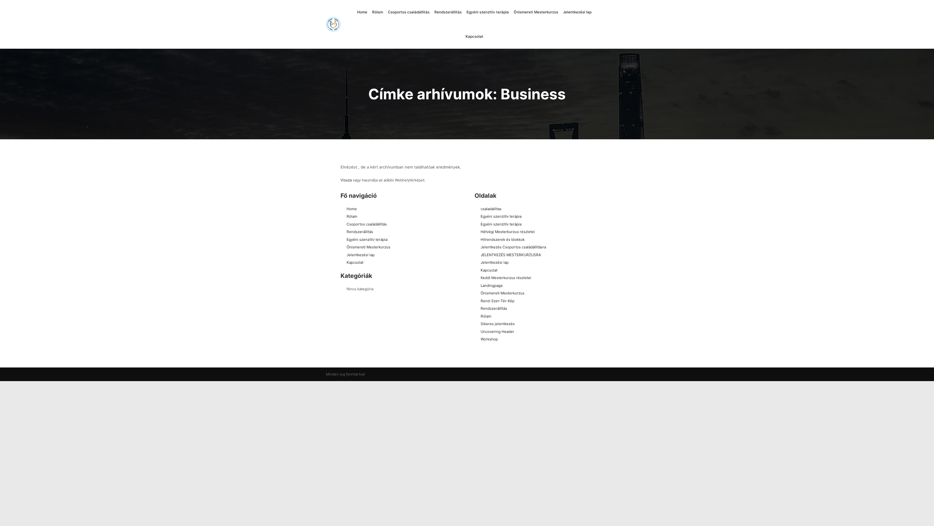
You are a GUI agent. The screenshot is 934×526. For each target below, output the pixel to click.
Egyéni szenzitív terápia (367, 239)
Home (352, 209)
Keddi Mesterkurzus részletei (506, 277)
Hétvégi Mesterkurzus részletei (508, 231)
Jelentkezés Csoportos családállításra (513, 247)
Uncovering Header (497, 331)
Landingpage (492, 285)
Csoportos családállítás (367, 224)
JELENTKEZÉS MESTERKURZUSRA (511, 255)
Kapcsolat (355, 262)
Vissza (346, 180)
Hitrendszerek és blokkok (503, 239)
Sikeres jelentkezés (498, 323)
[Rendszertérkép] (333, 24)
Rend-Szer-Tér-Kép (497, 301)
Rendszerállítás (360, 231)
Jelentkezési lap (361, 255)
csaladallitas (491, 209)
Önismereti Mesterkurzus (368, 247)
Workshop (489, 339)
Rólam (352, 216)
